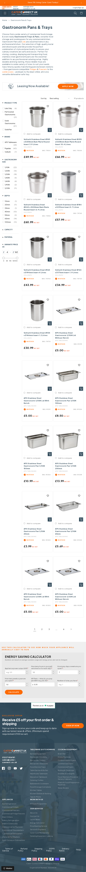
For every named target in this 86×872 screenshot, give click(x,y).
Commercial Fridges (10, 807)
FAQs (78, 849)
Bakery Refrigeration (10, 820)
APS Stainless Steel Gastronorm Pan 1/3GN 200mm (65, 465)
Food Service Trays (38, 767)
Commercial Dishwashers (12, 834)
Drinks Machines (64, 757)
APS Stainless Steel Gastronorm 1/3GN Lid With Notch (36, 400)
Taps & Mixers (35, 797)
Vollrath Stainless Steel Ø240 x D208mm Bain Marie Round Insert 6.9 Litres (36, 207)
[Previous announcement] (4, 2)
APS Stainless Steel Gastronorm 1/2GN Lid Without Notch (65, 596)
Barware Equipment (38, 754)
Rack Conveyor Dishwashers (13, 840)
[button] (5, 13)
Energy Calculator (37, 823)
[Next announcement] (81, 2)
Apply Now (68, 86)
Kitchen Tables (36, 790)
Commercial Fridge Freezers (13, 814)
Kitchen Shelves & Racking (40, 794)
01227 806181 (15, 8)
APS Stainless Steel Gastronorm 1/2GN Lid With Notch (36, 596)
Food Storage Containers (40, 787)
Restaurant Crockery (38, 757)
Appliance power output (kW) (16, 668)
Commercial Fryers (65, 767)
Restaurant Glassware (39, 764)
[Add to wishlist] (47, 106)
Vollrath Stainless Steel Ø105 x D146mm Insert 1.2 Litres (37, 334)
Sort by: (44, 98)
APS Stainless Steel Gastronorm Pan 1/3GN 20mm (34, 531)
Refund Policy (22, 849)
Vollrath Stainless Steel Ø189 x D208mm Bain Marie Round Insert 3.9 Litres (37, 141)
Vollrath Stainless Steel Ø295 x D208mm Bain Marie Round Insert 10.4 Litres (68, 141)
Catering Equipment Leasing (41, 836)
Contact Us (34, 816)
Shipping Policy (37, 849)
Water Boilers (63, 788)
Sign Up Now (72, 726)
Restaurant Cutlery (37, 760)
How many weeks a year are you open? (15, 679)
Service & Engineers (38, 829)
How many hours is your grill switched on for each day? (41, 667)
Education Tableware (38, 777)
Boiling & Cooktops (66, 770)
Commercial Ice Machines (12, 827)
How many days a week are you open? (69, 667)
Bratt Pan (61, 754)
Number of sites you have (67, 680)
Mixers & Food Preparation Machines (68, 783)
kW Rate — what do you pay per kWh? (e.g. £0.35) (41, 679)
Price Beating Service (38, 826)
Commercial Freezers (10, 810)
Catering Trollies (36, 780)
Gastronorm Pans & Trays (21, 20)
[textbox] (6, 252)
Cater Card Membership (39, 833)
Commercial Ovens (65, 764)
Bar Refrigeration (9, 804)
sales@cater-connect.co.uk (29, 8)
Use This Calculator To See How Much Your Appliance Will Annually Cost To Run (38, 648)
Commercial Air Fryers (67, 760)
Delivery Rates (64, 849)
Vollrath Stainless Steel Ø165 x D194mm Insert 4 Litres (37, 271)
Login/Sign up (78, 8)
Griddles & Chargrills (66, 774)
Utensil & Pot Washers (11, 837)
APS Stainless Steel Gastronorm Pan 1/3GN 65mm (65, 531)
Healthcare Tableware (39, 774)
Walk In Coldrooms (10, 824)
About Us (34, 813)
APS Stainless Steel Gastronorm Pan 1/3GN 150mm (34, 465)
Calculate (14, 692)
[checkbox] (11, 108)
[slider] (3, 258)
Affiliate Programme (38, 804)
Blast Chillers (7, 817)
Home (4, 20)
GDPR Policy (50, 849)
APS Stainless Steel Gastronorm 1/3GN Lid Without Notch (65, 335)
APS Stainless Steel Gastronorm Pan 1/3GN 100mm (65, 400)
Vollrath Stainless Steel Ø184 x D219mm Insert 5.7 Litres (68, 206)
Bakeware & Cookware (39, 784)
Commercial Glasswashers (13, 830)
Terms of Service (7, 849)
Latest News (35, 819)
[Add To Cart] (50, 130)
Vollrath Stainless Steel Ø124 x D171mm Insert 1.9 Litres (68, 271)
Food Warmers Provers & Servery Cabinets (68, 778)
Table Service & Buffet (39, 770)
